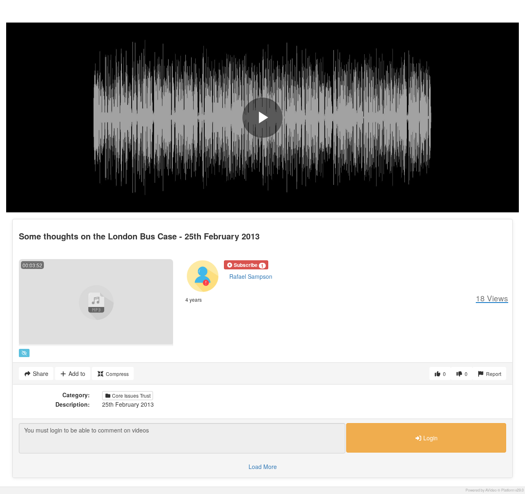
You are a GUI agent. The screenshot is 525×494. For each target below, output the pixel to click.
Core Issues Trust (131, 395)
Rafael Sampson (250, 276)
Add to (76, 373)
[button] (246, 264)
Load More (263, 466)
